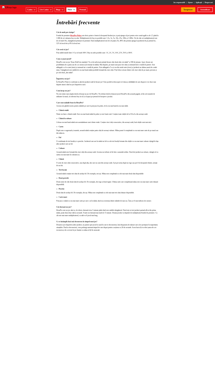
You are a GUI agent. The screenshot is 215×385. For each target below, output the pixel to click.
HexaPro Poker (76, 35)
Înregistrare (188, 10)
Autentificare (205, 10)
